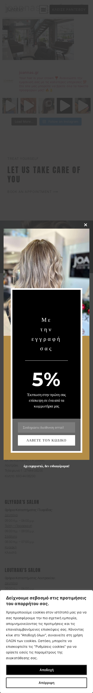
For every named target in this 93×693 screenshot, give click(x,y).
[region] (46, 641)
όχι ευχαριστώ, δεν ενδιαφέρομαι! (46, 466)
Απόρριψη (46, 683)
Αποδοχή (47, 670)
